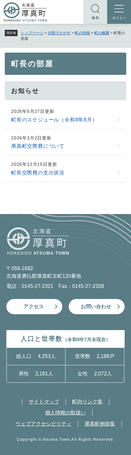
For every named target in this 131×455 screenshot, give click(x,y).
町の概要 (101, 33)
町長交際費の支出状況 (38, 172)
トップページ (32, 33)
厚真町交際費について (38, 146)
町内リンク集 (87, 401)
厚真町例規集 (100, 423)
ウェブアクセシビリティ (44, 423)
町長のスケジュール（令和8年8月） (54, 119)
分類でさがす (59, 33)
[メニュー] (119, 12)
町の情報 (82, 33)
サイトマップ (44, 401)
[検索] (95, 12)
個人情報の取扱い (65, 412)
